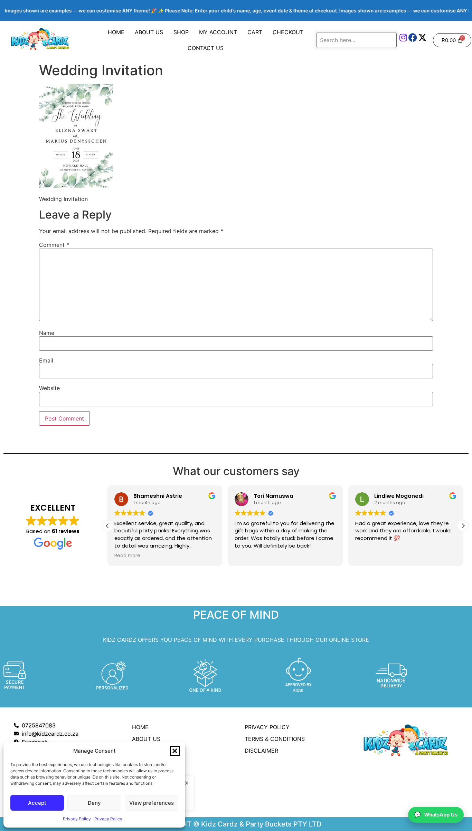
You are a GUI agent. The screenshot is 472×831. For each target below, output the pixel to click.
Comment (54, 245)
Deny (94, 803)
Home (116, 32)
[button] (174, 750)
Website (49, 388)
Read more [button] (127, 556)
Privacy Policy (77, 818)
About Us (149, 32)
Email (46, 360)
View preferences (151, 803)
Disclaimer (261, 750)
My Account (218, 32)
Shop (181, 32)
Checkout (288, 32)
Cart (254, 32)
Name (46, 333)
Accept (37, 803)
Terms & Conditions (275, 738)
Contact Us (206, 48)
